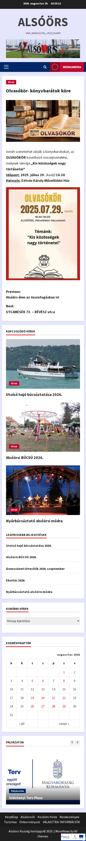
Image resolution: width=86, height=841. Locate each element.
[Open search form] (45, 67)
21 (53, 698)
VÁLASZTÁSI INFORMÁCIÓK (61, 822)
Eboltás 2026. (15, 580)
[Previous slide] (72, 742)
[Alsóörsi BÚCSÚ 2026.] (43, 427)
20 (43, 698)
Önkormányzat (29, 822)
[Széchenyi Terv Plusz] (43, 777)
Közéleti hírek (47, 817)
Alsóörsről (28, 817)
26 (32, 706)
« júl (22, 723)
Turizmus (10, 822)
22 (64, 698)
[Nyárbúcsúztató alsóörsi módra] (43, 490)
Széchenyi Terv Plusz (26, 797)
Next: (30, 309)
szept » (64, 723)
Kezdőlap (11, 817)
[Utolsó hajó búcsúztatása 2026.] (43, 364)
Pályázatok (17, 790)
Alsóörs (43, 21)
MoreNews (62, 831)
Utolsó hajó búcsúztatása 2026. (34, 394)
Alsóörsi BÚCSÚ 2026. (24, 457)
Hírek (11, 82)
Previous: (32, 294)
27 (43, 706)
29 (64, 706)
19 (32, 698)
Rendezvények (69, 817)
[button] (6, 67)
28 (53, 706)
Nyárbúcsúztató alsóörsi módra (34, 520)
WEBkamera (72, 67)
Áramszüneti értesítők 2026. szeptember (35, 569)
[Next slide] (77, 742)
